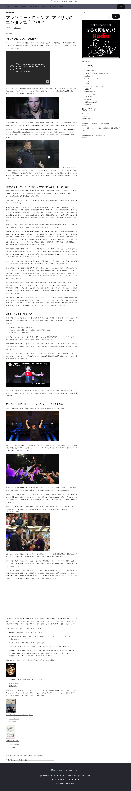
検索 (83, 12)
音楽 (86, 104)
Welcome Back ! (86, 118)
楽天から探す (13, 686)
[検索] (116, 16)
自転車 (87, 96)
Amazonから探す (14, 683)
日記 (86, 89)
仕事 (86, 83)
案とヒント (88, 94)
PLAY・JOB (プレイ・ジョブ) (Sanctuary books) (19, 715)
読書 (86, 99)
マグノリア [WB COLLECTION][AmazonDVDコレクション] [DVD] (24, 679)
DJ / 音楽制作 (89, 70)
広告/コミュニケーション (92, 86)
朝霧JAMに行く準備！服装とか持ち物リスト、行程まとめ (27, 755)
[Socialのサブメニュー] (64, 6)
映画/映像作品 (10, 12)
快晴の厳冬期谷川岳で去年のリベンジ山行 (94, 135)
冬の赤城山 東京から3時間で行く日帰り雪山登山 (95, 123)
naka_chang (17, 28)
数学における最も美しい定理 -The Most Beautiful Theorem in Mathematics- (32, 760)
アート (87, 81)
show (10, 33)
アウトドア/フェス (90, 78)
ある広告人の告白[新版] (12, 741)
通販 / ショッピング (91, 102)
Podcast (87, 76)
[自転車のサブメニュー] (46, 6)
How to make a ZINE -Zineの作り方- (95, 73)
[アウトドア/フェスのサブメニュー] (39, 6)
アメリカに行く (86, 114)
